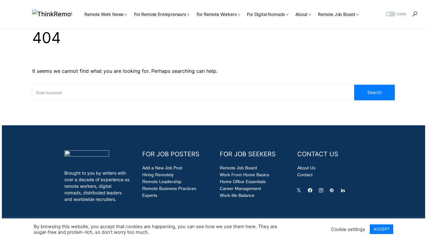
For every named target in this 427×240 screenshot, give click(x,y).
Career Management (240, 188)
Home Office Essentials (243, 181)
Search (374, 92)
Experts (149, 195)
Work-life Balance (237, 195)
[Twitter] (300, 192)
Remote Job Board (238, 167)
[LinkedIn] (344, 192)
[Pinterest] (333, 192)
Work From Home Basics (244, 174)
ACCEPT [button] (381, 229)
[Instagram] (322, 192)
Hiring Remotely (158, 174)
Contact (305, 174)
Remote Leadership (161, 181)
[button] (395, 14)
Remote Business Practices (169, 188)
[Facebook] (311, 192)
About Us (306, 167)
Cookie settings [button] (348, 229)
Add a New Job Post (162, 167)
